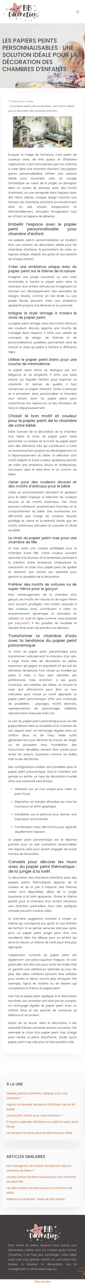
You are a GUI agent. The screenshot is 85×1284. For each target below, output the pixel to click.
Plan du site (42, 1282)
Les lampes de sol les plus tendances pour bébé (39, 1133)
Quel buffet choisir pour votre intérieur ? (34, 1115)
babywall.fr (22, 623)
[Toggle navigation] (77, 12)
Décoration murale (23, 101)
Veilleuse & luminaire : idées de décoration (35, 1199)
